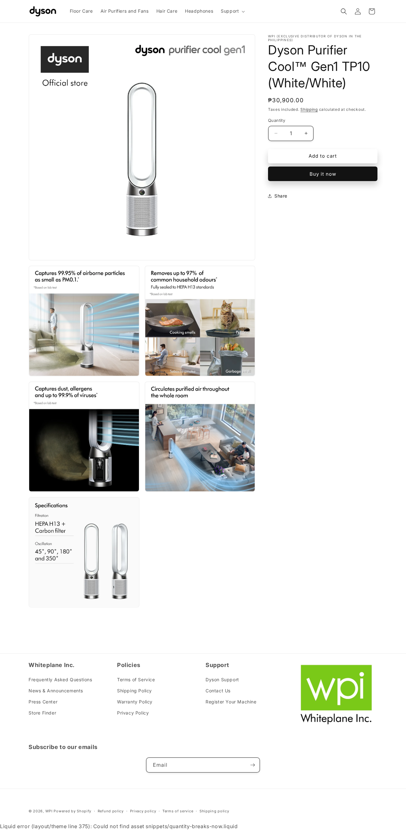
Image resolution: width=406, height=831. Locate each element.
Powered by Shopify (72, 811)
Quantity (276, 120)
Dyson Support (222, 679)
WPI (49, 811)
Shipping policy (214, 811)
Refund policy (111, 811)
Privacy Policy (133, 712)
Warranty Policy (135, 701)
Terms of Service (136, 679)
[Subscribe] (252, 765)
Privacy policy (143, 811)
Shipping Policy (134, 690)
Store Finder (42, 712)
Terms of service (177, 811)
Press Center (43, 701)
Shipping (309, 109)
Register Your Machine (231, 701)
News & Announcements (56, 690)
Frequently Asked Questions (60, 679)
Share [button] (280, 195)
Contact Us (218, 690)
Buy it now (323, 174)
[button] (232, 11)
